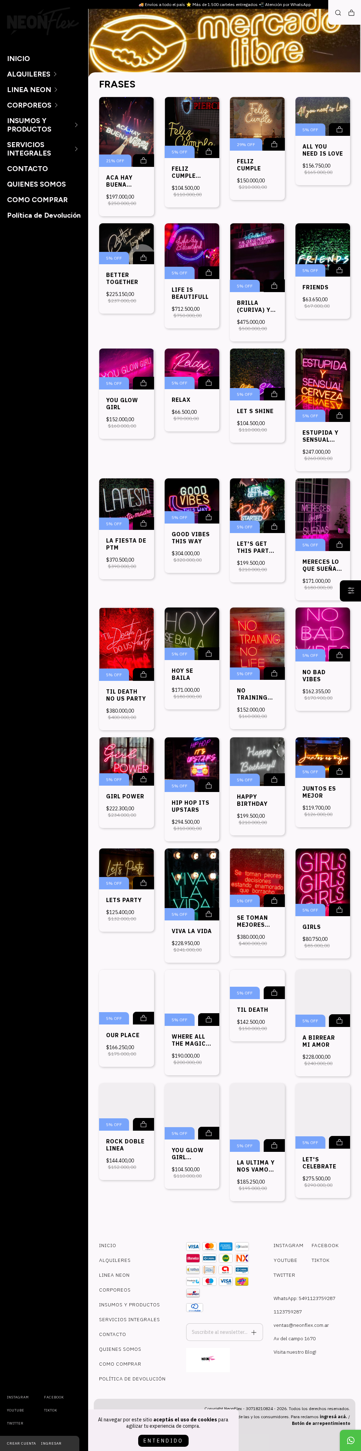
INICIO (18, 58)
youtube (15, 1410)
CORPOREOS (29, 105)
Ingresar (51, 1443)
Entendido (163, 1441)
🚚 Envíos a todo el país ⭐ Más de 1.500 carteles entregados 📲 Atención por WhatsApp (225, 4)
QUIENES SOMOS (36, 184)
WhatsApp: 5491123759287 (304, 1298)
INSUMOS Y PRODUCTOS (29, 124)
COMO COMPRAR (37, 199)
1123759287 (288, 1311)
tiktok (50, 1410)
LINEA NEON (29, 89)
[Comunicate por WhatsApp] (350, 1440)
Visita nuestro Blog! (295, 1352)
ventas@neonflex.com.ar (301, 1325)
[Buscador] (338, 13)
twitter (15, 1423)
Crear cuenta (21, 1443)
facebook (54, 1397)
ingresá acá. (333, 1416)
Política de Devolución (44, 215)
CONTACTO (27, 168)
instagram (18, 1397)
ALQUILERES (28, 74)
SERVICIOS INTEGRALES (29, 148)
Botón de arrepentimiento (321, 1423)
